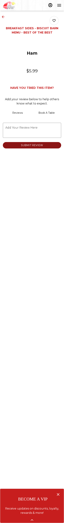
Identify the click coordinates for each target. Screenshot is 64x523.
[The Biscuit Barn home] (19, 5)
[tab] (17, 113)
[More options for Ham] (54, 20)
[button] (4, 16)
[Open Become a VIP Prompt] (32, 520)
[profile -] (50, 5)
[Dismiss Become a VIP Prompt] (58, 494)
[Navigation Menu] (59, 5)
